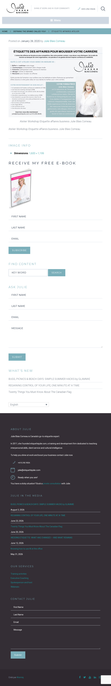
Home (5, 31)
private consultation (52, 483)
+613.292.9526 (88, 9)
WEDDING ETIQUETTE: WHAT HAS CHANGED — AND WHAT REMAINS (41, 537)
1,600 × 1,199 (36, 153)
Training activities (19, 574)
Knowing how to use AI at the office (26, 549)
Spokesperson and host (21, 582)
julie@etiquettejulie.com (29, 470)
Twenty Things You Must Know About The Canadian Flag (40, 391)
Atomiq (20, 677)
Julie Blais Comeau (54, 41)
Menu (57, 20)
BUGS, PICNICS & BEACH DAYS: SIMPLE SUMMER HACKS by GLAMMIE (49, 378)
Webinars (15, 587)
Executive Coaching (19, 578)
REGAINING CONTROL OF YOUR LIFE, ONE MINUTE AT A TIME (44, 385)
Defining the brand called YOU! (29, 31)
